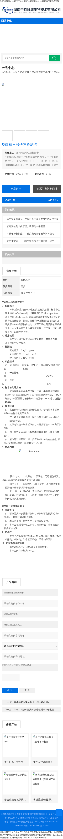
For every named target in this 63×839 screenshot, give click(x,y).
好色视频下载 (6, 837)
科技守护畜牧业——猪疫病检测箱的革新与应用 (30, 233)
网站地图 (4, 832)
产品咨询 (16, 188)
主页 (15, 71)
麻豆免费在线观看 (38, 837)
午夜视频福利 (36, 832)
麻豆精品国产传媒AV (21, 837)
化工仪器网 (53, 818)
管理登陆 (34, 818)
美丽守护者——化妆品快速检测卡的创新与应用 (30, 241)
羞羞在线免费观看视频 (25, 835)
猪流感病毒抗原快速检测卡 (16, 799)
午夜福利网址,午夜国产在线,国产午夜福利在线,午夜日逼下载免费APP (30, 1)
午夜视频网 (25, 832)
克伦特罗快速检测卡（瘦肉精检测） (32, 702)
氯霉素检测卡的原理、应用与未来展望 (26, 226)
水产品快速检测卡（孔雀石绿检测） (45, 762)
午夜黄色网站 (13, 832)
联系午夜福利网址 (47, 188)
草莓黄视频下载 (49, 832)
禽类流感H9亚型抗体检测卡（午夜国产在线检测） (45, 799)
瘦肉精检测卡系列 (41, 71)
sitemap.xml (25, 818)
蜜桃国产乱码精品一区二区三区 (49, 835)
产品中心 (24, 71)
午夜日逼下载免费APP (16, 762)
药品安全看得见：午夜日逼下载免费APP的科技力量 (32, 219)
